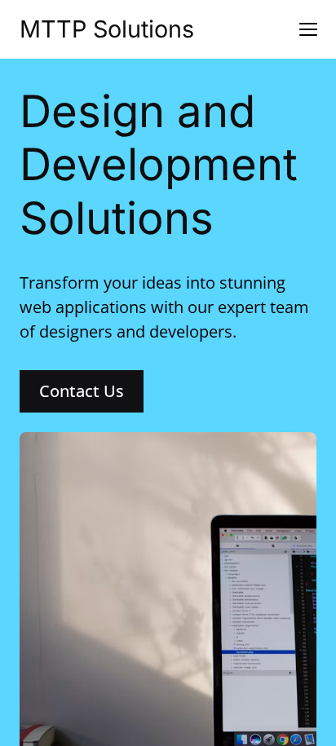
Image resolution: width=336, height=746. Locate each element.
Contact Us (81, 391)
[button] (308, 29)
